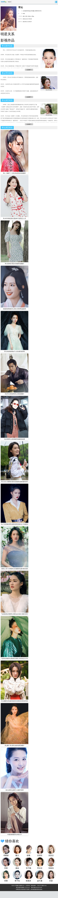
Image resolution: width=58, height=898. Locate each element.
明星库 (9, 2)
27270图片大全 (3, 2)
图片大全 (44, 885)
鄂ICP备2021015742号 (36, 887)
